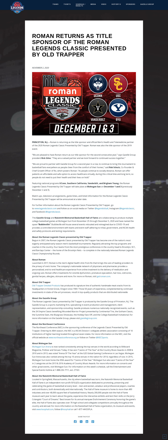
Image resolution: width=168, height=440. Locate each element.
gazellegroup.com (88, 318)
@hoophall (66, 409)
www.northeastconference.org (63, 337)
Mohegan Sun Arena (41, 346)
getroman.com (103, 276)
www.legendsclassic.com (46, 208)
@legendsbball (101, 208)
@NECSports (102, 337)
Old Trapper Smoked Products (46, 285)
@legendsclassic (126, 208)
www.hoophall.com (44, 409)
